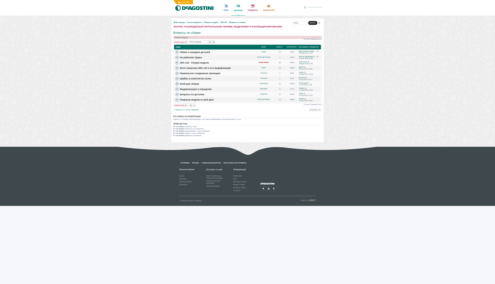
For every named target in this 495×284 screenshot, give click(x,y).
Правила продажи (213, 186)
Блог (235, 179)
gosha (264, 68)
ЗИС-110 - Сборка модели (194, 62)
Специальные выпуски (211, 163)
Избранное (183, 185)
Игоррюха (263, 94)
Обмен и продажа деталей (195, 52)
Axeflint (301, 99)
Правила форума (181, 37)
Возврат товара (239, 185)
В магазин (186, 2)
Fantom (301, 88)
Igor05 (301, 67)
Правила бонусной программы (213, 182)
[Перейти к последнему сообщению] (318, 51)
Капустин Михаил (263, 99)
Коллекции (184, 163)
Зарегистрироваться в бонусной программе (214, 177)
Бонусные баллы (185, 182)
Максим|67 (264, 89)
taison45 (302, 78)
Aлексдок (263, 73)
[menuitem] (313, 7)
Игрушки (195, 163)
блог (226, 10)
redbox (301, 72)
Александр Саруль (264, 57)
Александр (264, 83)
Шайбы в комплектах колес (195, 78)
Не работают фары (191, 57)
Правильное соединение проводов (200, 73)
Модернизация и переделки (196, 89)
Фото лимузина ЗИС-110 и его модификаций (205, 68)
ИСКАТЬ (313, 23)
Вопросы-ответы (239, 188)
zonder (263, 52)
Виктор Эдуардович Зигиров (308, 56)
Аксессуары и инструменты (234, 163)
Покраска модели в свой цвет (197, 99)
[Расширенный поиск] (319, 22)
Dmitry (301, 93)
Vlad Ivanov (303, 62)
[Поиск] (210, 41)
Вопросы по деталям (192, 94)
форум (238, 10)
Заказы (181, 176)
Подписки (182, 179)
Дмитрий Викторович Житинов (308, 51)
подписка (253, 10)
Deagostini (268, 10)
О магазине (237, 176)
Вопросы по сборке (187, 32)
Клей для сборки (189, 84)
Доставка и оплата (240, 182)
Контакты (236, 190)
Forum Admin (264, 62)
